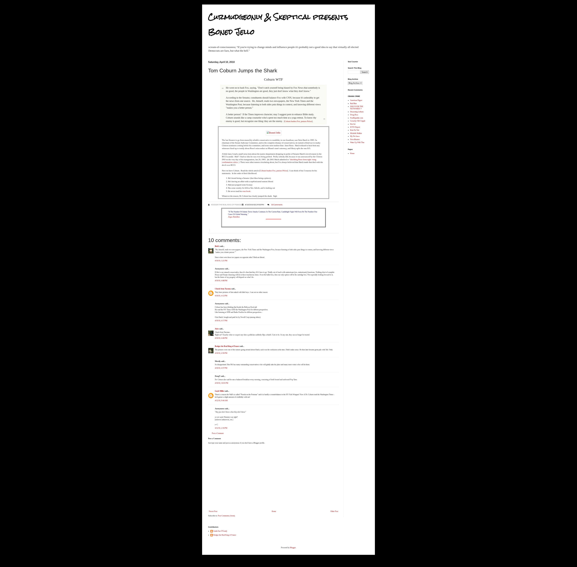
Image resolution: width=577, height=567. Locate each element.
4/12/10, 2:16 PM (221, 428)
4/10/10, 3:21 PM (221, 261)
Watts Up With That (357, 142)
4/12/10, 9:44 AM (221, 400)
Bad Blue (353, 103)
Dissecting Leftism (356, 112)
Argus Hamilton (234, 217)
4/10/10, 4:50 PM (221, 353)
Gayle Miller (219, 391)
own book (246, 191)
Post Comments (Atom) (226, 516)
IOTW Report (355, 127)
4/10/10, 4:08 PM (221, 281)
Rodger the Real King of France (226, 204)
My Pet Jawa (354, 136)
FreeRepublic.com (356, 118)
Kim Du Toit (354, 130)
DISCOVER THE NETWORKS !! (356, 107)
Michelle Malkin (356, 133)
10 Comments (277, 204)
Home (274, 511)
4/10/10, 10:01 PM (221, 383)
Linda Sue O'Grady (220, 531)
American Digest (356, 100)
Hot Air (353, 124)
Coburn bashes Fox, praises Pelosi (298, 121)
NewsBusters (355, 139)
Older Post (334, 511)
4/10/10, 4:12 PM (221, 296)
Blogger (293, 548)
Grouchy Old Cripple (357, 121)
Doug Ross (354, 115)
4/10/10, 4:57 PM (221, 368)
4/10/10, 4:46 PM (221, 338)
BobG (217, 246)
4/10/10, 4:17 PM (221, 321)
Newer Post (213, 511)
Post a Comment (218, 433)
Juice (217, 329)
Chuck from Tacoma (223, 289)
